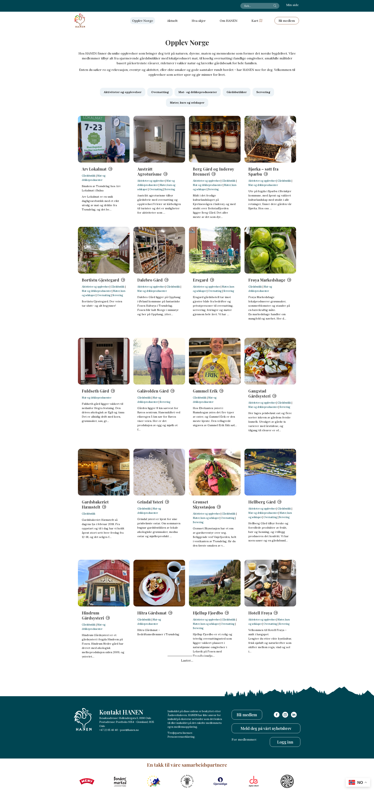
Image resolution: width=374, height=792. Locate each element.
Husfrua (200, 723)
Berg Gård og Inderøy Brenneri (213, 171)
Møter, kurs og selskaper (206, 517)
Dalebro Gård (150, 279)
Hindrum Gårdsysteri (93, 615)
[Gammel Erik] (215, 361)
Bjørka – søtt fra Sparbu (263, 171)
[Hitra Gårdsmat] (159, 583)
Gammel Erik (205, 390)
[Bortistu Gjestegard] (104, 250)
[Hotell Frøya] (270, 583)
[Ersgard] (215, 250)
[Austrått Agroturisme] (159, 139)
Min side (292, 5)
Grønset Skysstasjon (204, 504)
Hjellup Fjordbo (208, 612)
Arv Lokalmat (94, 169)
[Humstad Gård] (104, 694)
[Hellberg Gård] (270, 472)
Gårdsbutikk (88, 175)
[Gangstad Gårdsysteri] (270, 361)
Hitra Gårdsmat (152, 612)
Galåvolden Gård (153, 390)
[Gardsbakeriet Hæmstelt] (104, 472)
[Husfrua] (215, 694)
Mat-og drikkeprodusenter (207, 185)
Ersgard (200, 279)
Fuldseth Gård (95, 390)
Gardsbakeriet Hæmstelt (95, 504)
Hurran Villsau (151, 723)
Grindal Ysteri (150, 501)
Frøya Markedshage (266, 279)
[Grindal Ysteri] (159, 472)
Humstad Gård (95, 723)
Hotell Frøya (260, 612)
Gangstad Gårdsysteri (259, 393)
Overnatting (156, 189)
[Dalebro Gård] (159, 250)
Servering (169, 189)
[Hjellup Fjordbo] (215, 583)
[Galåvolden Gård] (159, 361)
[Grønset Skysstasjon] (215, 472)
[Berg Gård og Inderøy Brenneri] (215, 139)
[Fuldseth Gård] (104, 361)
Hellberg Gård (262, 501)
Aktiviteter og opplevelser (151, 180)
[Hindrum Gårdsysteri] (104, 583)
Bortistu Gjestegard (100, 279)
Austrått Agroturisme (149, 171)
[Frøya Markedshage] (270, 250)
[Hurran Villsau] (159, 694)
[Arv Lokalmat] (104, 139)
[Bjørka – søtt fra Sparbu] (270, 139)
